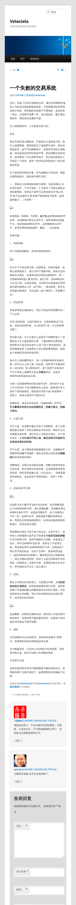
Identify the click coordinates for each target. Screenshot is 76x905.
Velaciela (19, 21)
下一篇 (61, 69)
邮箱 (21, 889)
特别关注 (34, 58)
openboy (18, 769)
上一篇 (14, 69)
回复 (18, 740)
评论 (21, 826)
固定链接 (14, 686)
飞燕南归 (18, 720)
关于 (22, 58)
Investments (43, 683)
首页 (13, 58)
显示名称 (22, 871)
